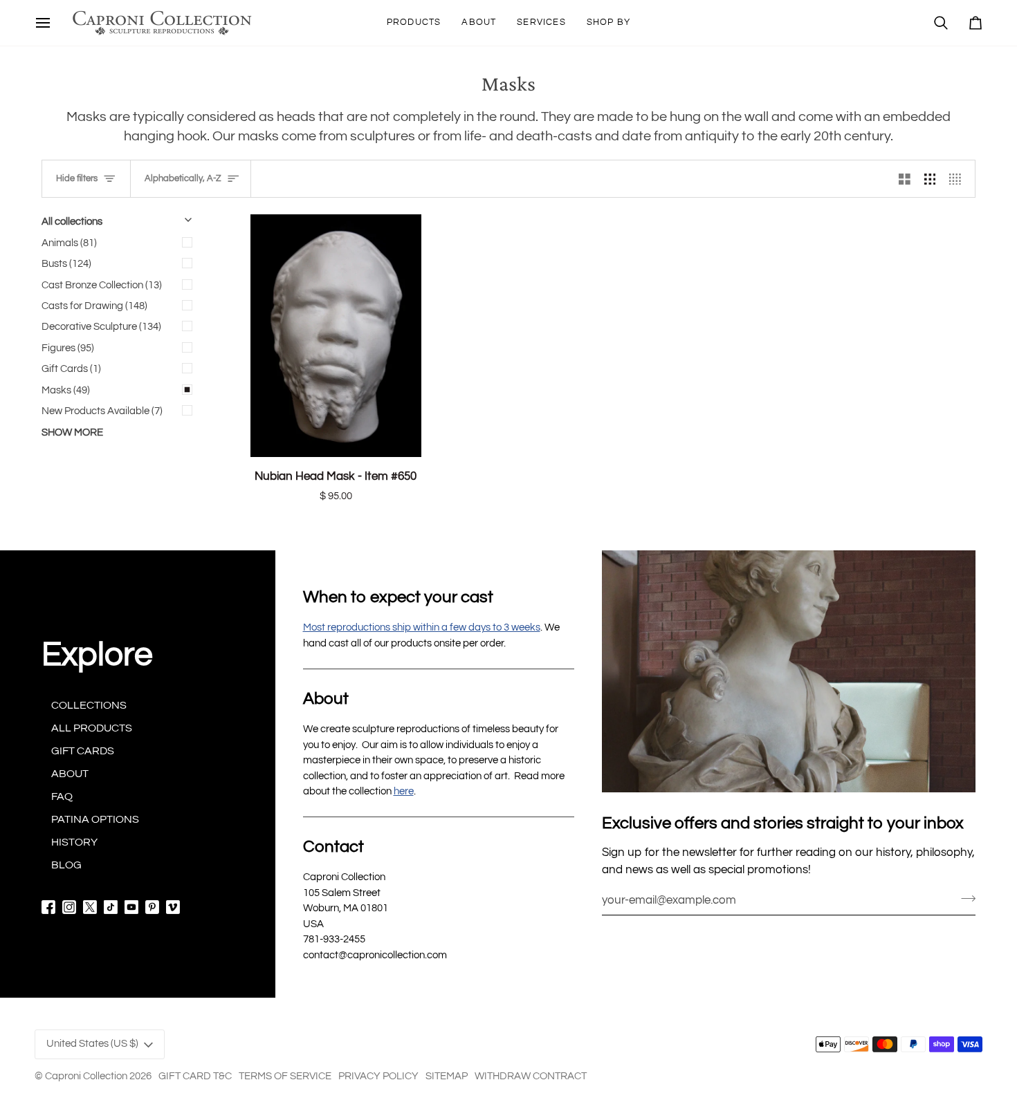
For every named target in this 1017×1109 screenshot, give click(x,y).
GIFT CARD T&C (195, 1076)
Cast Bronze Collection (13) (102, 285)
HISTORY (74, 842)
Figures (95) (68, 348)
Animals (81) (69, 243)
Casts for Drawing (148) (94, 306)
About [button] (326, 698)
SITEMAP (446, 1076)
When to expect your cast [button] (398, 597)
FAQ (62, 796)
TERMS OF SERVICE (285, 1076)
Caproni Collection (86, 1076)
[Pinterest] (152, 907)
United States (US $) (92, 1043)
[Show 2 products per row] (904, 178)
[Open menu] (43, 23)
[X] (90, 907)
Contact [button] (333, 846)
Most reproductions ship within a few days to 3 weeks (421, 627)
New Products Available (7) (102, 411)
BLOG (66, 864)
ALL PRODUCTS (91, 728)
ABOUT (70, 773)
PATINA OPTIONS (95, 819)
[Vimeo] (173, 907)
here (404, 791)
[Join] (964, 898)
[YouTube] (131, 907)
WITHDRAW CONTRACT (531, 1076)
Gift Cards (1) (71, 369)
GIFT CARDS (82, 750)
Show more (72, 432)
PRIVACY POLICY (378, 1076)
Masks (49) (66, 390)
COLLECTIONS (89, 705)
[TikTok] (111, 907)
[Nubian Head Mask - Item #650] (335, 335)
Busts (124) (66, 264)
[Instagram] (69, 907)
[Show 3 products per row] (930, 178)
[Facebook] (48, 907)
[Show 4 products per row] (958, 178)
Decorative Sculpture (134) (101, 326)
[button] (414, 23)
